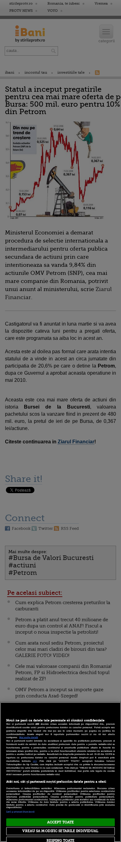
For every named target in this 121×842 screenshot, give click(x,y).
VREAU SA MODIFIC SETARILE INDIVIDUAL (60, 831)
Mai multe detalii (28, 737)
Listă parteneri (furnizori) (20, 812)
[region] (60, 772)
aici (35, 761)
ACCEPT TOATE (60, 822)
